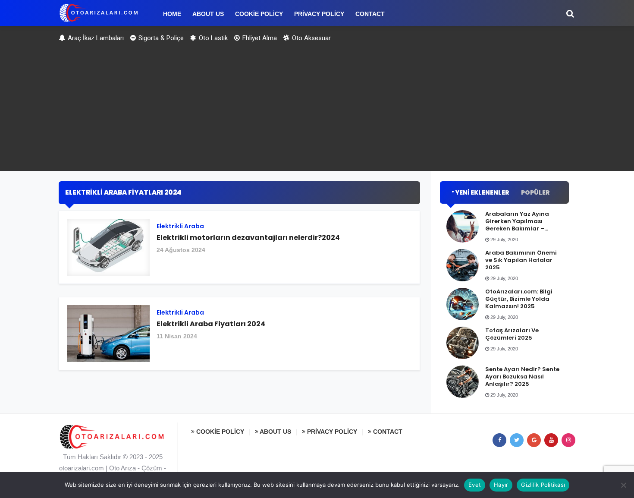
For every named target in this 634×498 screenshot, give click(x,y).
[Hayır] (623, 485)
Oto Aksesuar (310, 38)
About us (274, 431)
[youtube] (551, 440)
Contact (386, 431)
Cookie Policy (219, 431)
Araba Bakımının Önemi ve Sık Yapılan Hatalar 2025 (521, 260)
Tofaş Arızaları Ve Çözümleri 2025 (512, 334)
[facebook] (499, 440)
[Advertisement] (317, 110)
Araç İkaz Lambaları (95, 38)
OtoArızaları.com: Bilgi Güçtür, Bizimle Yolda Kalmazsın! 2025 (518, 298)
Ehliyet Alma (259, 38)
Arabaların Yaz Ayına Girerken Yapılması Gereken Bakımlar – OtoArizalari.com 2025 (519, 225)
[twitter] (517, 440)
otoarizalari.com (81, 468)
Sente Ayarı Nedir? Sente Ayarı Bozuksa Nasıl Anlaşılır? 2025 (522, 376)
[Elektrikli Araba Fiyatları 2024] (239, 337)
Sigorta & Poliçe (160, 38)
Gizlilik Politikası (543, 484)
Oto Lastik (212, 38)
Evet (474, 484)
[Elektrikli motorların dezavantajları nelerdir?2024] (239, 250)
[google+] (534, 440)
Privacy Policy (331, 431)
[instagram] (568, 440)
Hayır (501, 484)
